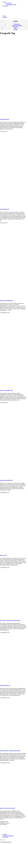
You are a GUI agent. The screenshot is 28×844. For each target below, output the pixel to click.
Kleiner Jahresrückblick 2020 (6, 300)
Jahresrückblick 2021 (4, 209)
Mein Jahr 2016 (3, 555)
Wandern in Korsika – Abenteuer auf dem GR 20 (10, 750)
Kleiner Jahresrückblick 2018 (6, 480)
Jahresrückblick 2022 (4, 119)
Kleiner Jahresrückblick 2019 (6, 390)
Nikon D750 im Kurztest (5, 685)
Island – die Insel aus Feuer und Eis (7, 808)
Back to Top (2, 839)
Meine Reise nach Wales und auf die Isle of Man (10, 620)
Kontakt (5, 834)
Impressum (5, 837)
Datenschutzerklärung (8, 835)
